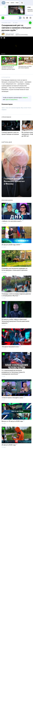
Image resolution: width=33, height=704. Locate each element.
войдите (25, 97)
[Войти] (27, 18)
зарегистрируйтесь (11, 99)
